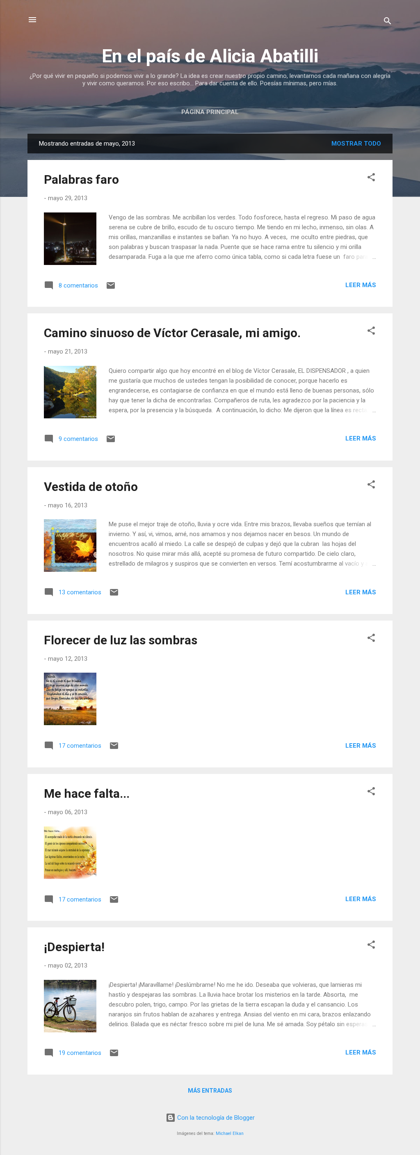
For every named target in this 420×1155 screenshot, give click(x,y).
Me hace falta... (87, 793)
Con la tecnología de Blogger (215, 1117)
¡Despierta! (74, 947)
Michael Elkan (230, 1133)
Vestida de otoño (91, 486)
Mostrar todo (356, 143)
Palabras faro (81, 179)
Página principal (210, 112)
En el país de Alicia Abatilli (210, 56)
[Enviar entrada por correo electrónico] (111, 288)
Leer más (360, 285)
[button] (371, 178)
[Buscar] (388, 22)
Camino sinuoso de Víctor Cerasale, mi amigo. (172, 333)
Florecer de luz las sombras (120, 640)
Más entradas (210, 1090)
